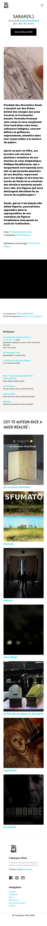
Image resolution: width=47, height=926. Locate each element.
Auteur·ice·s (14, 900)
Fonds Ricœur (9, 340)
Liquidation (10, 770)
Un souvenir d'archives (17, 487)
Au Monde (10, 827)
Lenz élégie (10, 657)
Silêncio (8, 600)
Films (11, 897)
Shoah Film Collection (32, 316)
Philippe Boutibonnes (20, 232)
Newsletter (27, 869)
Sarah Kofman (23, 235)
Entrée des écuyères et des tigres (23, 713)
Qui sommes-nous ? (17, 903)
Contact (12, 906)
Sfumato (9, 544)
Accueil (12, 892)
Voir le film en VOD (23, 32)
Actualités (13, 894)
